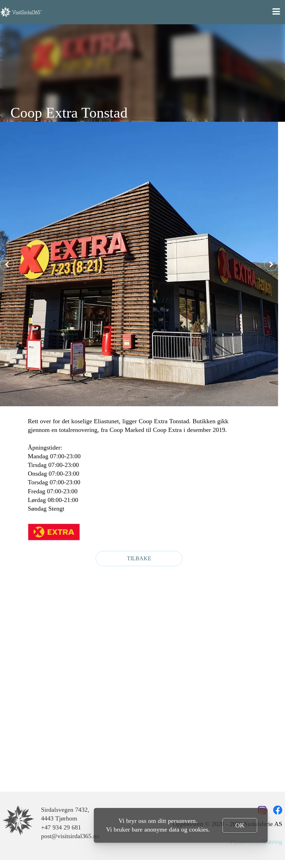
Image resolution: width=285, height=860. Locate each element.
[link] (18, 820)
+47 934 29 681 (61, 827)
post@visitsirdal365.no (70, 836)
